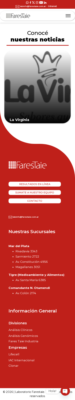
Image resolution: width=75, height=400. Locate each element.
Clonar (13, 365)
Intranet (52, 6)
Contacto (34, 200)
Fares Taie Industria (23, 341)
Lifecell (14, 354)
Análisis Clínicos (20, 330)
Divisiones (18, 323)
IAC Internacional (22, 360)
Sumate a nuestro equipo (34, 192)
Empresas (18, 347)
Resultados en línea (34, 184)
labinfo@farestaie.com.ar (32, 6)
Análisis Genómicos (23, 336)
